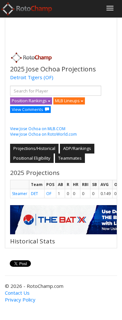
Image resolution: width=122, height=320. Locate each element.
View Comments (27, 109)
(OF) (48, 77)
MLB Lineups (68, 101)
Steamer (19, 193)
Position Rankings (30, 101)
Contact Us (17, 292)
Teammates (70, 158)
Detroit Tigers (26, 77)
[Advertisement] (62, 33)
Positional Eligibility (31, 158)
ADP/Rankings (77, 148)
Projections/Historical (34, 148)
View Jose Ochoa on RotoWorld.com (43, 134)
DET (34, 193)
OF (48, 193)
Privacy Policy (20, 299)
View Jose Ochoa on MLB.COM (37, 128)
